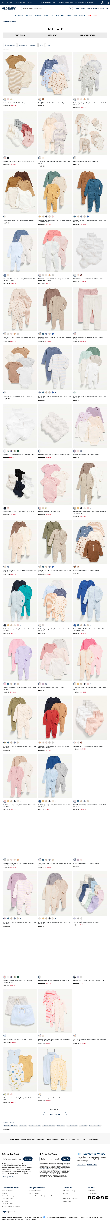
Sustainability (61, 1217)
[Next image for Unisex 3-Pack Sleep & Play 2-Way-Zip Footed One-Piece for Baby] (69, 250)
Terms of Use (51, 1217)
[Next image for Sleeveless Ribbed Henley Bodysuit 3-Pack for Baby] (34, 1069)
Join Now (81, 1164)
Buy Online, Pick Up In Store (11, 1206)
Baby (75, 15)
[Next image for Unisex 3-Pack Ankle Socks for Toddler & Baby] (34, 426)
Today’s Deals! (92, 15)
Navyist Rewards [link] (93, 8)
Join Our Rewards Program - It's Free (41, 1196)
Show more (6, 1129)
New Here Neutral (95, 1126)
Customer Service (7, 1191)
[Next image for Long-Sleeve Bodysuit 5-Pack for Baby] (69, 74)
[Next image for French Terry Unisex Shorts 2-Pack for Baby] (34, 1010)
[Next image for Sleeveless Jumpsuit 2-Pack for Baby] (69, 1069)
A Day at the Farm (49, 1126)
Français (12, 1212)
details (91, 2)
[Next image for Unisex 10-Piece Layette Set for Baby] (104, 133)
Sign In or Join (83, 2)
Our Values (66, 1196)
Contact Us (91, 1191)
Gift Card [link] (105, 8)
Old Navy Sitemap (69, 1191)
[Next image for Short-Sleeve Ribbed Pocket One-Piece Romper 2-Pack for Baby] (104, 1010)
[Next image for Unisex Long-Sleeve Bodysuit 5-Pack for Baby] (34, 191)
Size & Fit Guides (7, 1203)
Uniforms (29, 15)
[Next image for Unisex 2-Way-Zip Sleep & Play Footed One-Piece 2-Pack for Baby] (69, 309)
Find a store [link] (80, 8)
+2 (55, 216)
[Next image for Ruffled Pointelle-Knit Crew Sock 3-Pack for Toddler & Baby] (34, 952)
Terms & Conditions (45, 1168)
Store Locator (92, 1193)
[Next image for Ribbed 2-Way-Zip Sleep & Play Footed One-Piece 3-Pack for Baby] (34, 250)
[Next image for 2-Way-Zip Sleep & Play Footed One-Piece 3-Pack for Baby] (104, 74)
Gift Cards (5, 1201)
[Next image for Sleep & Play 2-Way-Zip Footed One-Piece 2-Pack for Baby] (104, 191)
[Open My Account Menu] (102, 2)
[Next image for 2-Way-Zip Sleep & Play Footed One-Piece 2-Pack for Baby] (69, 367)
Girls (57, 15)
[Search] (70, 8)
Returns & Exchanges (9, 1196)
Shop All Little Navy (10, 1126)
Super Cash (67, 1201)
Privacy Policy (8, 1177)
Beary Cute (83, 1126)
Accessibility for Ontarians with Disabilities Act (83, 1217)
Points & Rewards (35, 1191)
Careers (65, 1193)
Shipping (5, 1193)
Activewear (37, 15)
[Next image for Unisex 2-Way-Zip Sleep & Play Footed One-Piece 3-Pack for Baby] (69, 191)
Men (52, 15)
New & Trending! (18, 15)
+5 (90, 216)
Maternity (82, 15)
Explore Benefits (34, 1193)
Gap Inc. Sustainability (70, 1198)
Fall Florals (61, 1126)
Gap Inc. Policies (30, 1219)
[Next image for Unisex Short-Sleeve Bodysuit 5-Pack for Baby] (34, 367)
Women (46, 15)
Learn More (92, 1164)
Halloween (23, 1126)
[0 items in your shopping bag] (107, 2)
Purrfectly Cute (72, 1126)
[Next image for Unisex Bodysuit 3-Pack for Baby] (34, 74)
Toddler (69, 15)
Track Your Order (7, 1198)
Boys (62, 15)
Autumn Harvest (34, 1126)
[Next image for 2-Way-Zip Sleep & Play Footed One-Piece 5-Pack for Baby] (104, 367)
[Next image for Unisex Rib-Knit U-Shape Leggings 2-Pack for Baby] (104, 309)
